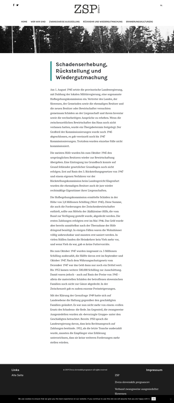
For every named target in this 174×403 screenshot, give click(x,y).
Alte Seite (17, 375)
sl (161, 5)
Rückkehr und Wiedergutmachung (102, 21)
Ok (154, 399)
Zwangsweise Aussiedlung (64, 21)
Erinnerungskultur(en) (139, 21)
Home (24, 21)
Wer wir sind (38, 21)
